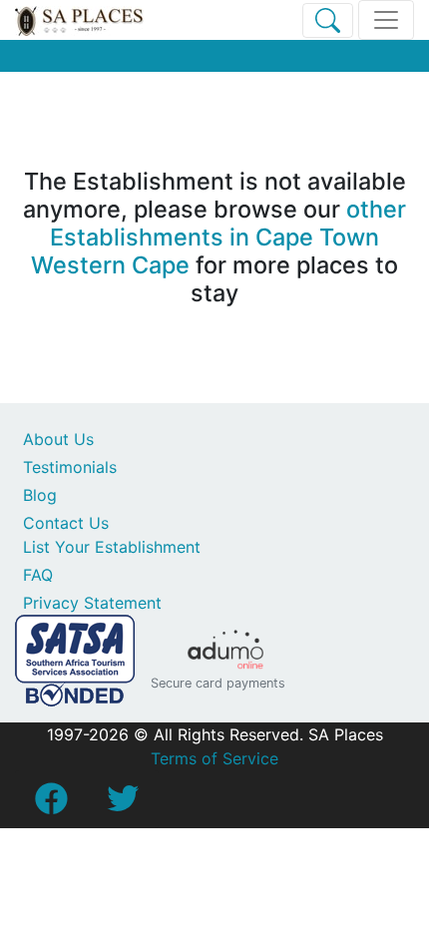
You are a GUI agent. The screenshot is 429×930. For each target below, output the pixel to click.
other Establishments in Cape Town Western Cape (218, 237)
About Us (58, 439)
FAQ (38, 575)
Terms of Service (214, 758)
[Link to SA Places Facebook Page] (51, 804)
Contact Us (66, 523)
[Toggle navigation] (386, 20)
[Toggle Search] (327, 20)
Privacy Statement (92, 603)
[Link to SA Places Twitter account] (123, 804)
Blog (40, 495)
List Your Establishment (112, 547)
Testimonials (70, 467)
